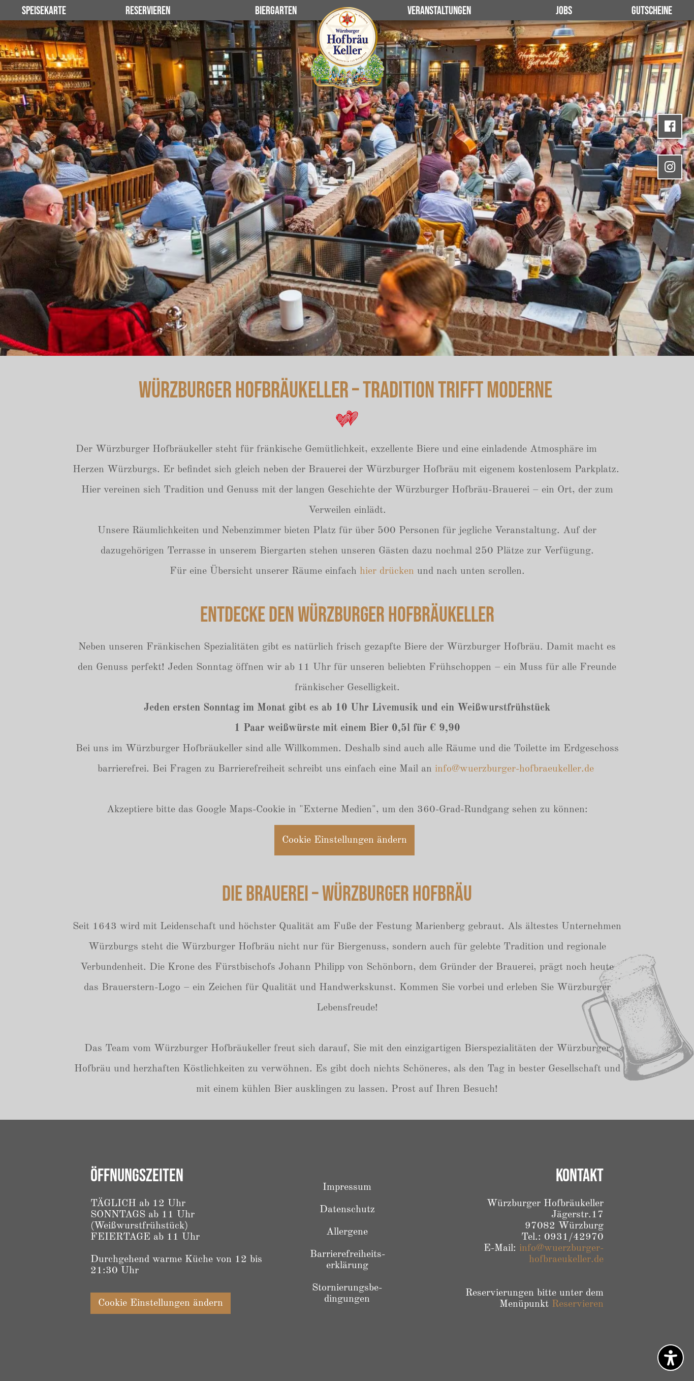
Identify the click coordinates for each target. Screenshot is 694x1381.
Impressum (347, 1187)
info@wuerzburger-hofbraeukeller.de (514, 769)
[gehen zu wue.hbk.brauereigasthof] (669, 126)
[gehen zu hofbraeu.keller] (669, 167)
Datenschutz (347, 1210)
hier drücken (387, 571)
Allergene (347, 1232)
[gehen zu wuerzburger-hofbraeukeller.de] (347, 48)
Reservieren (578, 1304)
